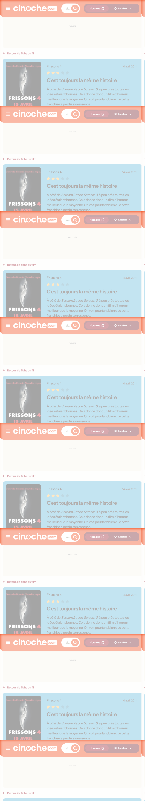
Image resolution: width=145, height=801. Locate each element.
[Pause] (72, 401)
